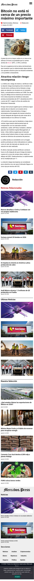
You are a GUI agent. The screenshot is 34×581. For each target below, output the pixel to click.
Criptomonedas (7, 23)
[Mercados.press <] (12, 4)
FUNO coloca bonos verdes (10, 481)
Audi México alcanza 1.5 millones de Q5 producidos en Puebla (15, 291)
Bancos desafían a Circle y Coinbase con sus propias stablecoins (15, 211)
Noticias (15, 23)
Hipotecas (14, 556)
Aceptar (17, 576)
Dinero (5, 556)
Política (14, 560)
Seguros (5, 560)
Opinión (22, 560)
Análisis (14, 551)
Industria (23, 556)
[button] (30, 3)
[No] (31, 572)
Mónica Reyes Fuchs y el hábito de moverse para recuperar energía (17, 429)
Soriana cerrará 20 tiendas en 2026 (13, 237)
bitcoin (9, 63)
